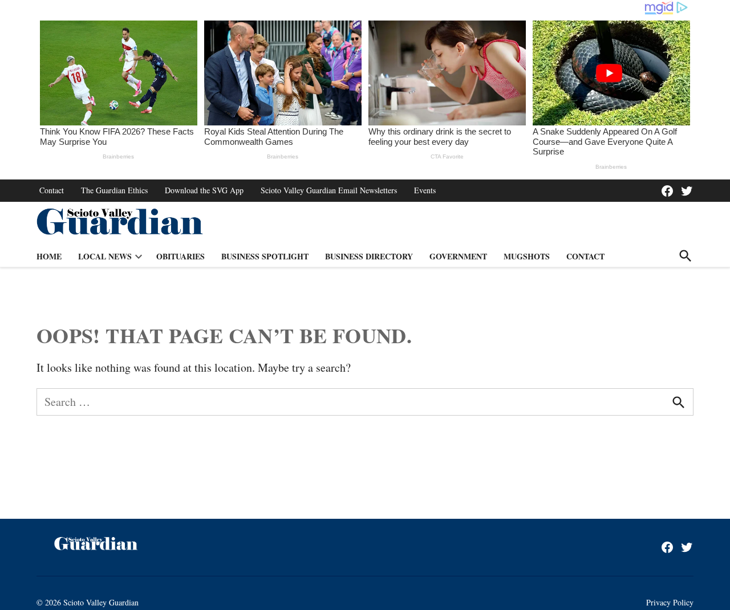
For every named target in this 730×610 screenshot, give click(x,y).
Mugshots (527, 256)
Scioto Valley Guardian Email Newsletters (329, 190)
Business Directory (369, 256)
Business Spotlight (265, 256)
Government (458, 256)
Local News (105, 256)
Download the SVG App (204, 190)
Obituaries (180, 256)
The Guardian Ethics (114, 190)
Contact (51, 190)
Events (425, 190)
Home (49, 256)
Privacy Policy (670, 602)
